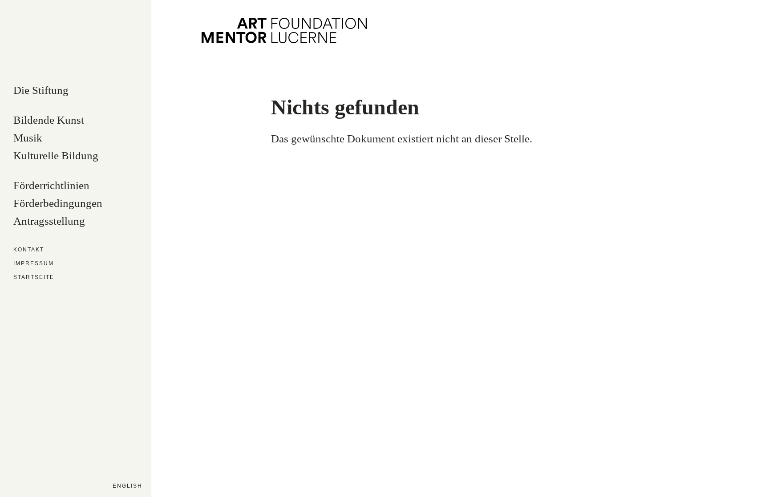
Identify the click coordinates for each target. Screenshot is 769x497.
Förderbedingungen (57, 203)
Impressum (33, 264)
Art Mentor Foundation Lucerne (284, 30)
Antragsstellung (49, 221)
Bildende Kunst (48, 120)
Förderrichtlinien (51, 185)
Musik (27, 138)
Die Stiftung (41, 90)
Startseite (33, 277)
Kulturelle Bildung (55, 156)
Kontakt (28, 250)
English (127, 486)
